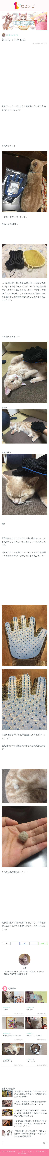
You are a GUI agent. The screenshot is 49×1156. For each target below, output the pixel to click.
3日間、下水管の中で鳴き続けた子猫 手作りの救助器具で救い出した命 (31, 1102)
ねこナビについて (27, 1151)
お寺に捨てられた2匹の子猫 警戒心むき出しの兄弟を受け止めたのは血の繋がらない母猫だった (30, 1113)
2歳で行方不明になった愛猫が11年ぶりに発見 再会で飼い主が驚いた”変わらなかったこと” (30, 1123)
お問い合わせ (40, 1151)
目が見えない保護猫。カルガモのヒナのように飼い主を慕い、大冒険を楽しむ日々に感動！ (30, 1094)
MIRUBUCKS (12, 35)
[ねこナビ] (24, 8)
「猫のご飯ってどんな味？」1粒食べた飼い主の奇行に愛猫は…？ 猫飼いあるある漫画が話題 (30, 1134)
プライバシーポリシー (8, 1151)
